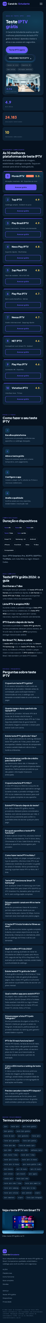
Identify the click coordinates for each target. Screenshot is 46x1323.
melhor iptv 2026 (21, 1150)
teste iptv (15, 1126)
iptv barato (8, 1169)
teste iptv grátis (23, 1131)
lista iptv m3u (9, 1145)
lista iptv (36, 1136)
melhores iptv (36, 1150)
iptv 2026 (7, 1150)
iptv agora (33, 1174)
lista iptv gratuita (11, 1141)
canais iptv (8, 1179)
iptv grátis (8, 1131)
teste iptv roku (22, 1179)
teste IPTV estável (30, 656)
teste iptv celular (11, 1193)
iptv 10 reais (22, 1169)
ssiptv (37, 1193)
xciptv (20, 1198)
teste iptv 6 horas (11, 1160)
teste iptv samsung (11, 1188)
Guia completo (8, 1280)
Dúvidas (6, 1284)
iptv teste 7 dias (10, 1155)
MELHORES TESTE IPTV (20, 58)
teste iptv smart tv (32, 1183)
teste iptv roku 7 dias (12, 1183)
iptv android (26, 1193)
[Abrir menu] (41, 4)
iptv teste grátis (29, 1126)
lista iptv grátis (29, 1141)
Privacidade (7, 1302)
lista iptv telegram (34, 1198)
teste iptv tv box (28, 1188)
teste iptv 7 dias (27, 1155)
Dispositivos (7, 1298)
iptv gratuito (23, 1136)
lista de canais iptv (26, 1145)
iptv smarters (9, 1198)
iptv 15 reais (35, 1169)
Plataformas (7, 1273)
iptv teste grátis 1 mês (32, 1164)
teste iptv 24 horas (29, 1160)
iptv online (8, 1174)
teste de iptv (9, 1136)
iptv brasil (21, 1174)
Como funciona (8, 1277)
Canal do (16, 3)
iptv (5, 1126)
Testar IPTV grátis (9, 1294)
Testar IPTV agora (17, 50)
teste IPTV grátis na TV (15, 1236)
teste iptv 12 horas (11, 1164)
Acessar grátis (21, 187)
